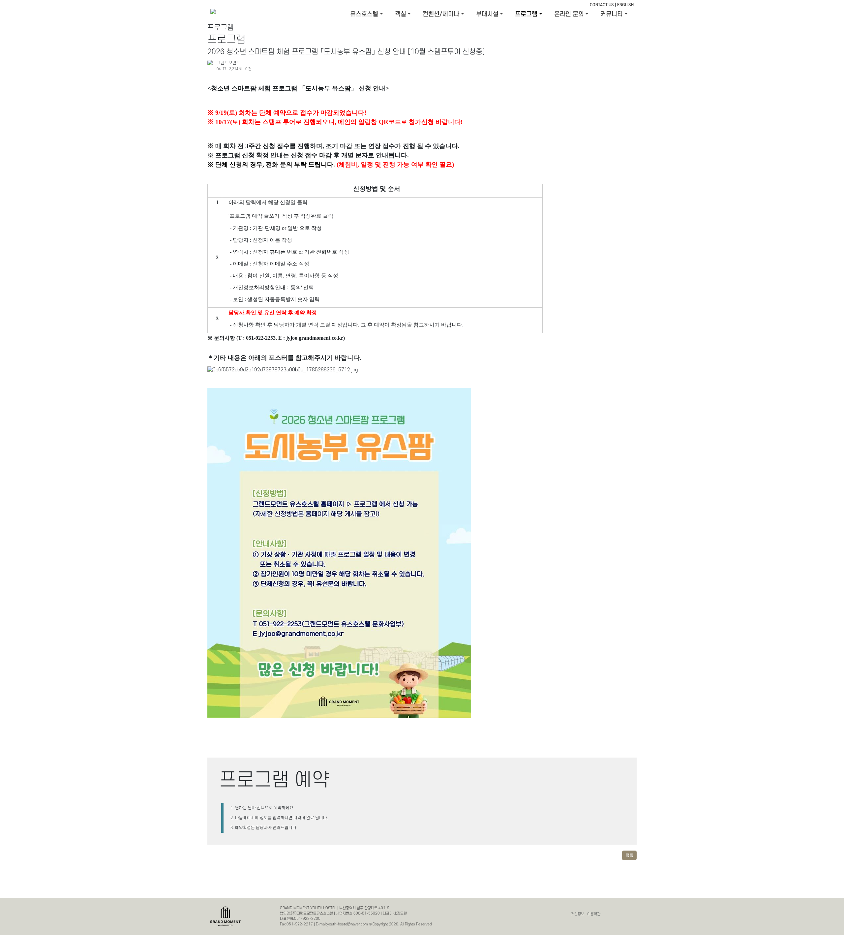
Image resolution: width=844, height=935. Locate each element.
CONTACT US (602, 5)
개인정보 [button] (577, 914)
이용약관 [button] (593, 914)
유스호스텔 (364, 14)
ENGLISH (625, 5)
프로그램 (526, 14)
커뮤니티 (611, 14)
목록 (629, 855)
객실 (400, 14)
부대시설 (487, 14)
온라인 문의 (569, 14)
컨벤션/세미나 (441, 14)
